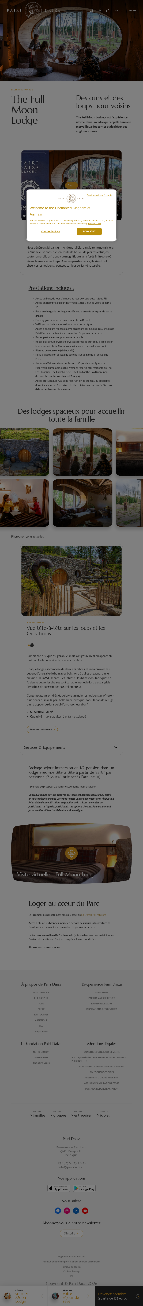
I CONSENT (89, 231)
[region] (71, 215)
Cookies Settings (50, 231)
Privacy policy (94, 223)
